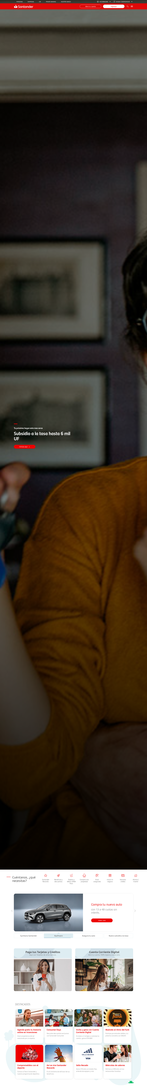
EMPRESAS (31, 2)
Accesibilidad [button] (103, 2)
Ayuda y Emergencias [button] (123, 2)
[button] (90, 6)
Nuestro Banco (66, 2)
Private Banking (51, 2)
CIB (40, 2)
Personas (19, 2)
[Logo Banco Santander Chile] (23, 6)
